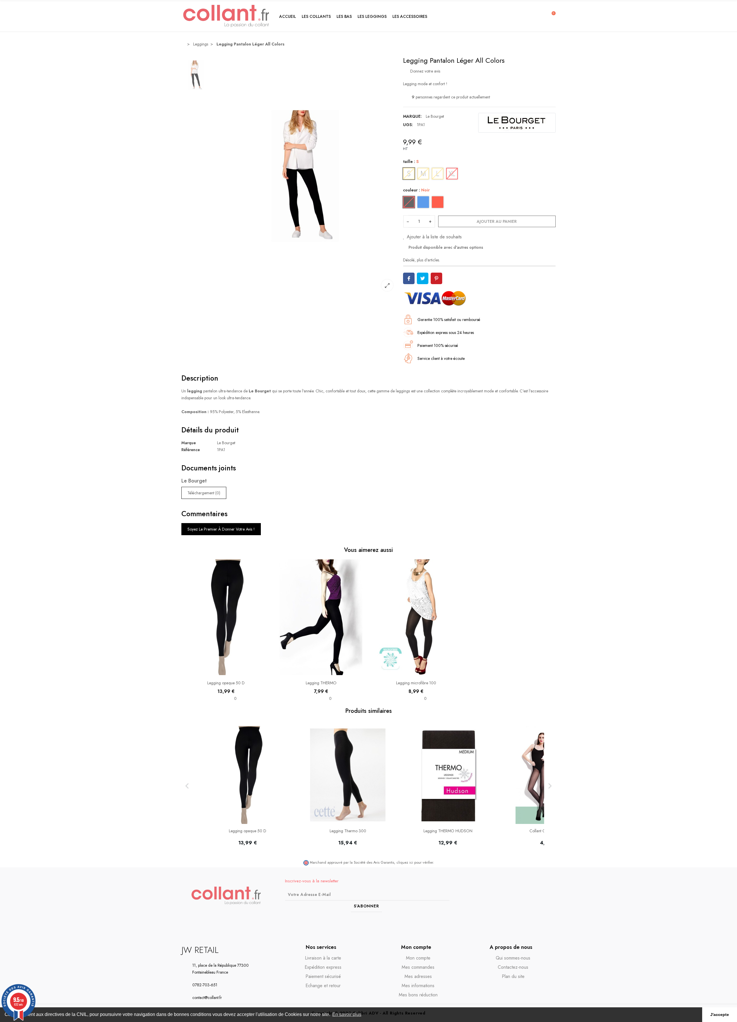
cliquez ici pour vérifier (414, 862)
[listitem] (248, 786)
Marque (188, 443)
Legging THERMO (321, 683)
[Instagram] (539, 895)
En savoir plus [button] (346, 1014)
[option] (305, 175)
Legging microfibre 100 (416, 683)
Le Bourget (435, 116)
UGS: (408, 125)
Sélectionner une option (226, 672)
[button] (316, 16)
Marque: (412, 116)
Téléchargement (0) (203, 493)
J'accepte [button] (719, 1014)
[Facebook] (529, 895)
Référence (190, 450)
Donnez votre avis (424, 71)
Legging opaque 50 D (226, 683)
